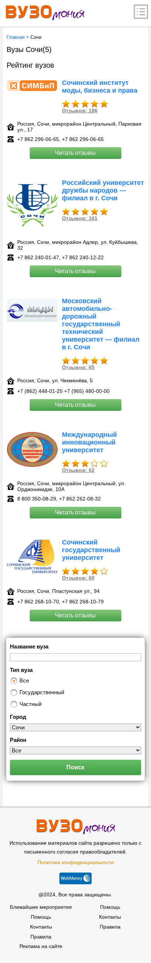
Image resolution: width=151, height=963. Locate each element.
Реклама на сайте (40, 946)
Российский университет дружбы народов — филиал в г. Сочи (103, 190)
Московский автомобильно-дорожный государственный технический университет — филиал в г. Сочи (100, 324)
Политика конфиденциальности (75, 862)
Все (24, 680)
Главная (16, 37)
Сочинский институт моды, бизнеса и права (99, 86)
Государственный (41, 692)
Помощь (41, 917)
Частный (30, 704)
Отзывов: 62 (78, 470)
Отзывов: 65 (78, 367)
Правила (40, 937)
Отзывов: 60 (78, 578)
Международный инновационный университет (89, 442)
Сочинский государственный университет (91, 550)
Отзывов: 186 (79, 111)
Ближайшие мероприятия (41, 907)
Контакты (41, 927)
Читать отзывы (75, 153)
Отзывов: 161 (79, 218)
